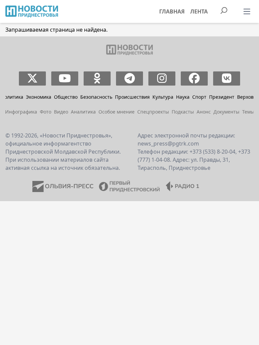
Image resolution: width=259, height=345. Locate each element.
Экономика (38, 97)
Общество (66, 97)
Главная (172, 11)
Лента (199, 11)
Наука (183, 97)
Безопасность (96, 97)
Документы (226, 111)
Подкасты (183, 111)
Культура (162, 97)
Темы (248, 111)
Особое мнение (116, 111)
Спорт (199, 97)
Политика (12, 97)
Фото (45, 111)
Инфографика (21, 111)
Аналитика (83, 111)
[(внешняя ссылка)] (32, 78)
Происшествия (132, 97)
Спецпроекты (153, 111)
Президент (221, 97)
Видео (61, 111)
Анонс (204, 111)
